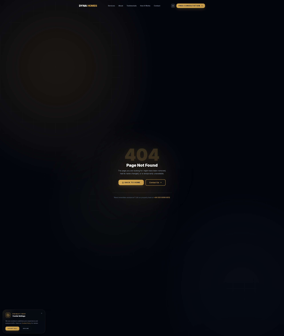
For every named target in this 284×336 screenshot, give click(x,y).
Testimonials (132, 6)
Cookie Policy (26, 323)
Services (111, 6)
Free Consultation (189, 6)
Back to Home (132, 182)
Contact (157, 6)
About (120, 6)
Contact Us (154, 182)
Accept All (12, 328)
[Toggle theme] (173, 6)
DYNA (88, 5)
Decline (26, 328)
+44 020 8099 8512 (162, 197)
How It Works (145, 6)
